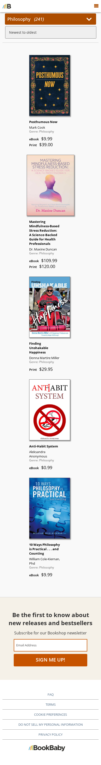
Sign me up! (50, 659)
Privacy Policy (50, 734)
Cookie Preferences (50, 714)
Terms (51, 704)
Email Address (26, 645)
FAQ (51, 694)
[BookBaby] (6, 6)
